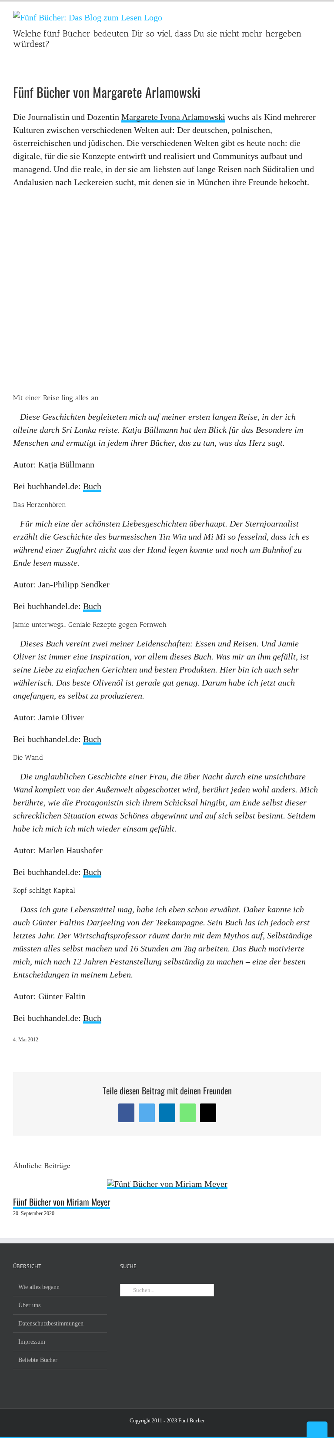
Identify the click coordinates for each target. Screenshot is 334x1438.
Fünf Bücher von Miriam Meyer (61, 1201)
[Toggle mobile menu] (317, 15)
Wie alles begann (39, 1287)
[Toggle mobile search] (301, 15)
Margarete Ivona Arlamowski (173, 117)
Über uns (29, 1305)
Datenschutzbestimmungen (51, 1323)
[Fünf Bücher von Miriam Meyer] (167, 1184)
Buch (92, 486)
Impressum (31, 1342)
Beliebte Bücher (37, 1360)
